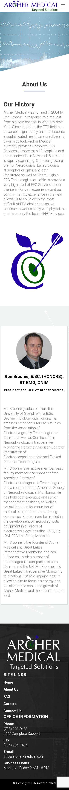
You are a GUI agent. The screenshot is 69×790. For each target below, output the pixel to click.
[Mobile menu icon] (63, 6)
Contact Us (13, 711)
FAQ (7, 696)
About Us (11, 689)
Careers (10, 704)
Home (8, 682)
